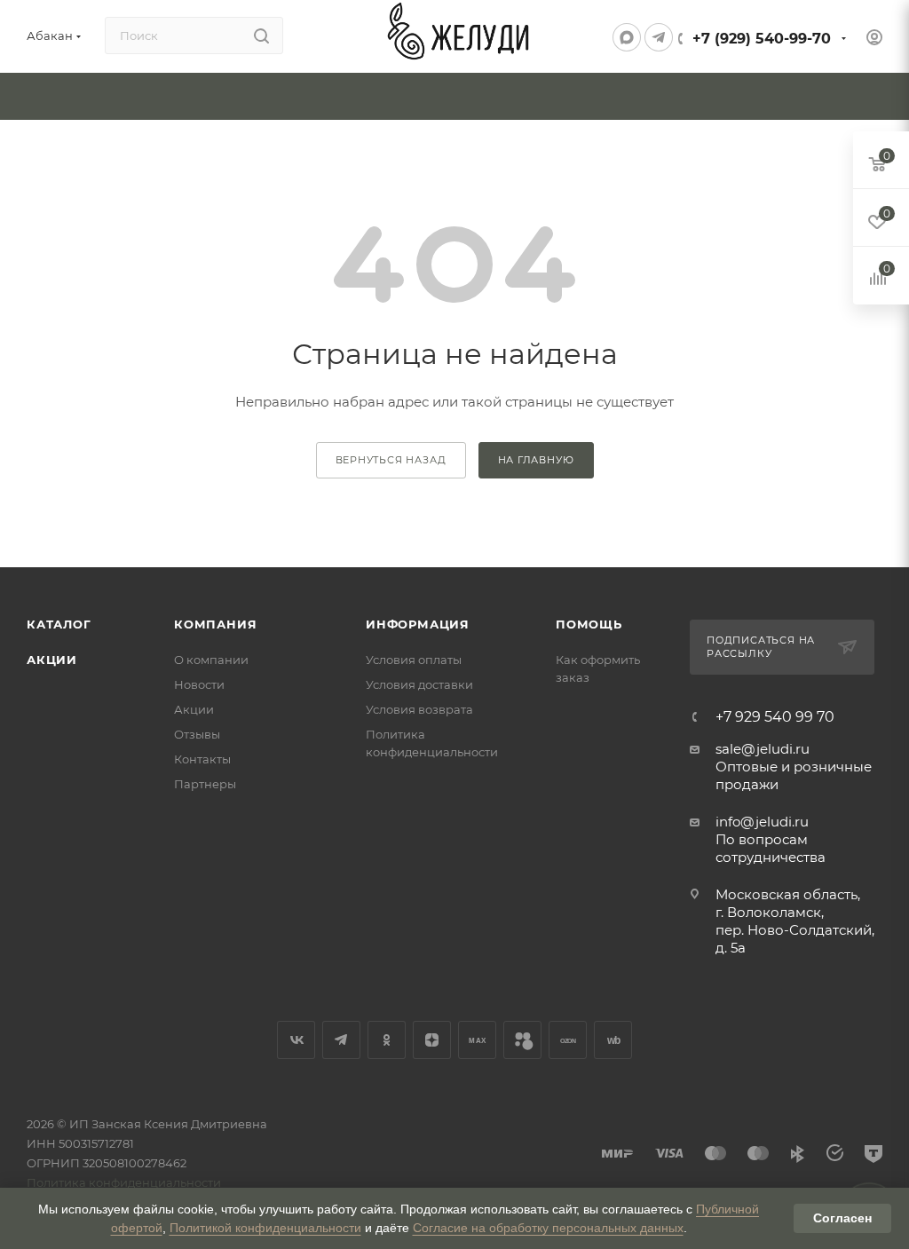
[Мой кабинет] (874, 39)
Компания (215, 624)
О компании (211, 659)
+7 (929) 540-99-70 (761, 38)
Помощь (589, 624)
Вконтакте (296, 1040)
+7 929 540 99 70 (774, 717)
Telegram (341, 1040)
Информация (418, 624)
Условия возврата (419, 709)
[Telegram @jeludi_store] (658, 37)
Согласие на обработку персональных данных (548, 1228)
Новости (199, 684)
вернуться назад (391, 460)
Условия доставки (419, 684)
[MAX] (627, 37)
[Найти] (261, 35)
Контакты (202, 759)
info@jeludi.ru (762, 821)
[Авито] (522, 1040)
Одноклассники (387, 1040)
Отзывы (197, 734)
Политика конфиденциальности (124, 1182)
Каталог (59, 624)
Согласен (842, 1218)
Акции (52, 659)
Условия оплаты (414, 659)
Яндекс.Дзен (432, 1040)
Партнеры (205, 784)
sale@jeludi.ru (762, 748)
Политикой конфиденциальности (265, 1228)
